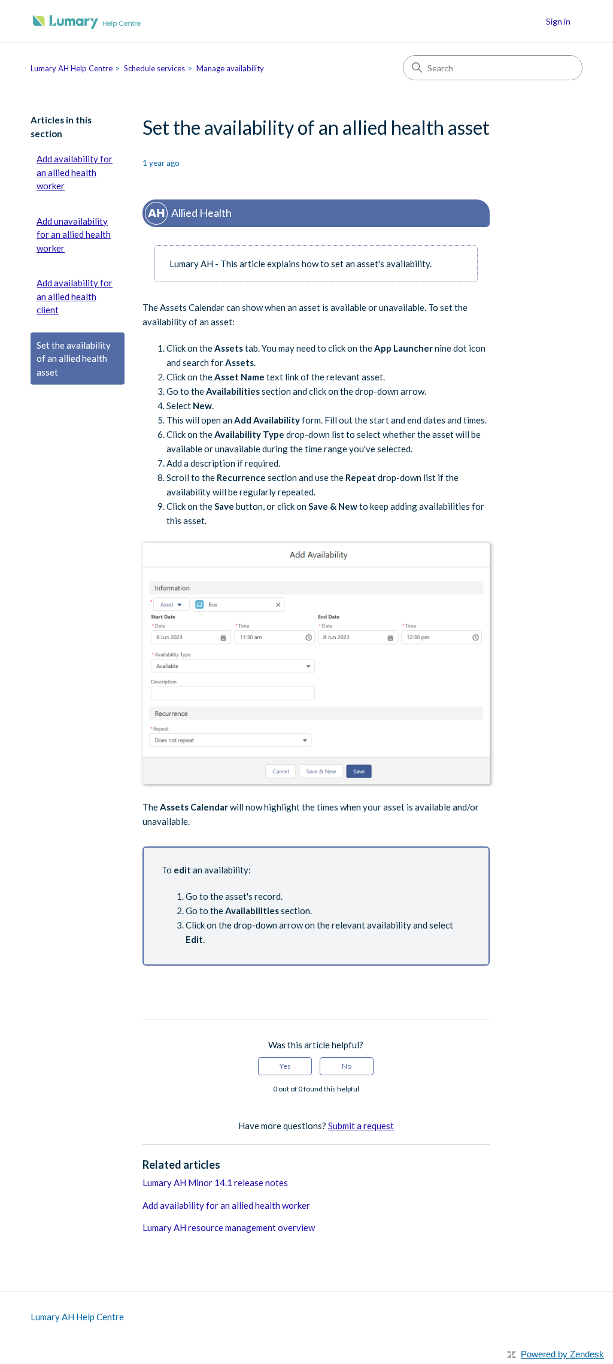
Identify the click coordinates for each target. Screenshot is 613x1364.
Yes (285, 1065)
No (346, 1065)
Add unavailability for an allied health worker (74, 234)
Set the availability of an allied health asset (74, 358)
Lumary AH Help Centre (72, 68)
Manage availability (230, 68)
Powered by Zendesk (562, 1354)
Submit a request (361, 1125)
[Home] (87, 21)
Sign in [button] (558, 21)
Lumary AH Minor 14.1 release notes (215, 1182)
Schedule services (154, 68)
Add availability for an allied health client (75, 296)
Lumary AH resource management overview (228, 1227)
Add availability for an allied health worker (75, 172)
